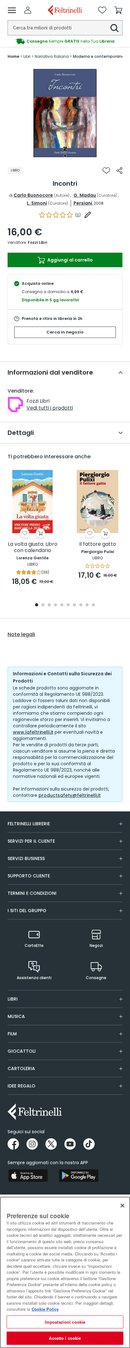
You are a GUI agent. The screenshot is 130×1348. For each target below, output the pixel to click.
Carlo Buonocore (33, 195)
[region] (65, 1272)
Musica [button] (16, 1016)
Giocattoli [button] (22, 1051)
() (78, 215)
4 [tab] (55, 605)
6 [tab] (68, 605)
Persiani (83, 203)
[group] (65, 41)
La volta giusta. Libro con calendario (32, 547)
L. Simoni (37, 203)
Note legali (21, 634)
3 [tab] (49, 605)
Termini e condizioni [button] (32, 893)
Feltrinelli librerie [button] (29, 824)
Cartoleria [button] (21, 1068)
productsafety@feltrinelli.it (69, 795)
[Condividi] (119, 170)
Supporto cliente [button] (29, 876)
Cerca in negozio (65, 332)
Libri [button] (13, 999)
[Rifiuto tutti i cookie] (122, 1206)
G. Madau (85, 195)
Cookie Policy (45, 1309)
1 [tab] (65, 155)
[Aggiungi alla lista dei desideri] (106, 170)
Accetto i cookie (65, 1338)
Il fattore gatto (97, 544)
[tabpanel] (65, 113)
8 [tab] (81, 605)
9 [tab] (87, 605)
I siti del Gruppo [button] (27, 910)
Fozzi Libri (37, 242)
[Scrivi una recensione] (88, 215)
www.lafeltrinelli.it (33, 732)
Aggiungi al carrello (69, 260)
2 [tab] (43, 605)
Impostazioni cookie (65, 1322)
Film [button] (12, 1034)
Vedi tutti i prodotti (50, 408)
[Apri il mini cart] (118, 10)
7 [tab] (75, 605)
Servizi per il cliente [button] (31, 841)
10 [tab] (93, 605)
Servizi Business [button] (26, 858)
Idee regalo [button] (21, 1086)
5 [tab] (62, 605)
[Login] (27, 10)
